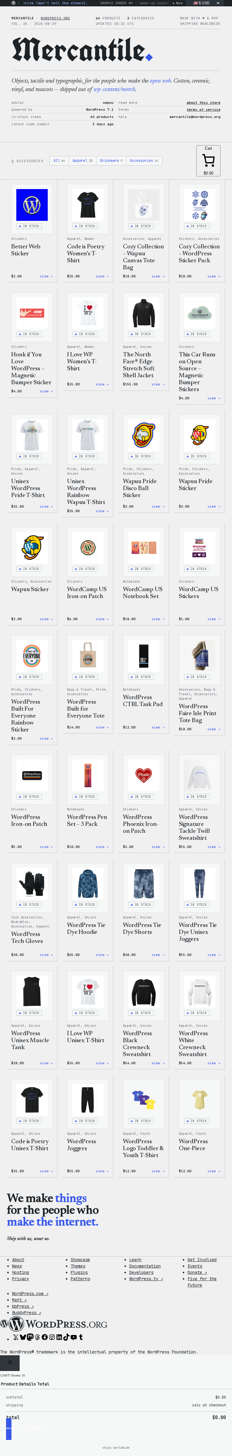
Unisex (146, 347)
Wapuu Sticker (30, 590)
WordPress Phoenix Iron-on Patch (141, 824)
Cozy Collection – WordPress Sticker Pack (199, 254)
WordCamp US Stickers (198, 593)
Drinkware (111, 160)
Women (89, 239)
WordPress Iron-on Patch (29, 820)
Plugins (79, 1272)
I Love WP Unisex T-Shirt (85, 1037)
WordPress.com (30, 1293)
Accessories (144, 160)
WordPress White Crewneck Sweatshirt (193, 1044)
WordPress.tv (146, 1278)
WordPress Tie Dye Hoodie (86, 928)
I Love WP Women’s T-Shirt (82, 362)
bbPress (23, 1306)
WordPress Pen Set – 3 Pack (87, 820)
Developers (141, 1272)
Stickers (19, 239)
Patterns (80, 1278)
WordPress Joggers (81, 1145)
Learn (135, 1259)
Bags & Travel (79, 690)
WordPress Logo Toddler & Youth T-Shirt (143, 1149)
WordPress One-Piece (193, 1145)
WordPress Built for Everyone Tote (86, 709)
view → (46, 276)
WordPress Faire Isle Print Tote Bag (197, 714)
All (59, 160)
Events (195, 1266)
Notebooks (131, 582)
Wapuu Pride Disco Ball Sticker (140, 489)
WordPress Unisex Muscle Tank (30, 1041)
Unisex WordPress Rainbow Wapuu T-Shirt (86, 492)
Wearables (20, 922)
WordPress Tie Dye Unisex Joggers (198, 932)
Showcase (80, 1259)
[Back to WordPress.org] (13, 3)
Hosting (20, 1272)
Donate (197, 1272)
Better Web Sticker (25, 250)
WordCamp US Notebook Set (143, 593)
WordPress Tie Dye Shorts (142, 928)
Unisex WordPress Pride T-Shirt (28, 489)
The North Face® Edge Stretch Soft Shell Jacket (138, 365)
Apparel (82, 160)
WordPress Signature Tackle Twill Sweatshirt (194, 827)
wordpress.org (55, 18)
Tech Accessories (26, 917)
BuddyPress (26, 1312)
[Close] (10, 1363)
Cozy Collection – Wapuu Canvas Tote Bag (143, 257)
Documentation (145, 1266)
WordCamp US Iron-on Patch (87, 593)
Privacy (20, 1278)
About (18, 1259)
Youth (145, 1134)
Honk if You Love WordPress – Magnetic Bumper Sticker (31, 369)
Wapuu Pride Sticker (196, 485)
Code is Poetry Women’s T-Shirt (86, 254)
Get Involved (202, 1259)
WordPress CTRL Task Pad (143, 701)
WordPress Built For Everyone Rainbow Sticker (25, 716)
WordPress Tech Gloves (27, 937)
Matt (19, 1300)
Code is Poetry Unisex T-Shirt (30, 1145)
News (17, 1266)
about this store (204, 102)
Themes (78, 1266)
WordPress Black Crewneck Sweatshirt (137, 1044)
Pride (16, 469)
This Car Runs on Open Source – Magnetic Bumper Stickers (197, 372)
